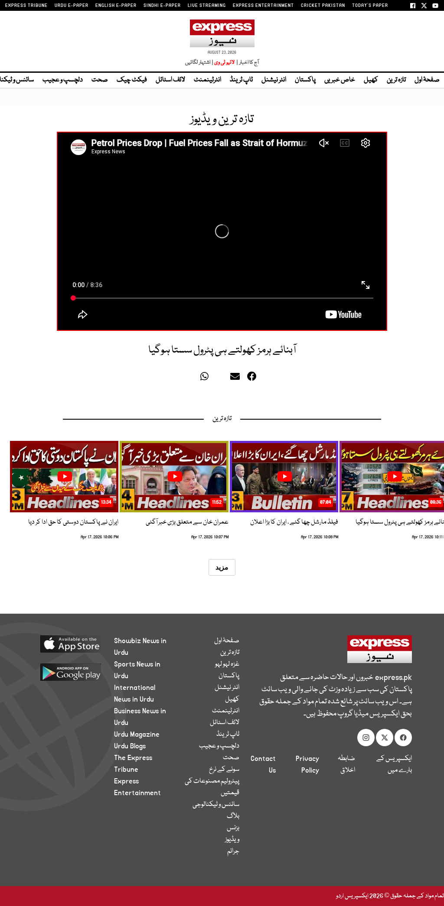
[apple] (66, 643)
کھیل (371, 80)
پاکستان (305, 80)
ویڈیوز (232, 840)
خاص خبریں (339, 80)
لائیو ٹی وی (224, 62)
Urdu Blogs (130, 746)
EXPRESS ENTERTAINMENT (263, 5)
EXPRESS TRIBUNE (26, 5)
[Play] (394, 476)
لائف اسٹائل (170, 80)
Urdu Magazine (137, 734)
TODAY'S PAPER (370, 5)
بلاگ (233, 816)
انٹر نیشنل (273, 80)
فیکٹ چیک (132, 80)
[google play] (66, 671)
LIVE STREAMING (207, 5)
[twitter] (192, 378)
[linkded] (221, 378)
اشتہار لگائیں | (199, 62)
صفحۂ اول (427, 80)
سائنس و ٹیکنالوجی (216, 804)
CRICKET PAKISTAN (323, 5)
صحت (99, 80)
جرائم (233, 851)
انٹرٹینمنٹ (207, 80)
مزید (222, 567)
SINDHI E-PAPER (162, 5)
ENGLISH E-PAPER (116, 5)
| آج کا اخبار (247, 62)
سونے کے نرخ (224, 769)
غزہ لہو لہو (227, 664)
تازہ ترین (396, 80)
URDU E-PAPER (71, 5)
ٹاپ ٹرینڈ (241, 80)
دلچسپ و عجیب (62, 80)
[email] (236, 378)
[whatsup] (206, 378)
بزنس (233, 828)
